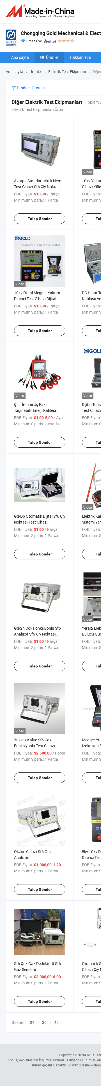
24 (32, 1022)
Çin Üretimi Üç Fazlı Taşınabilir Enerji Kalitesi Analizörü (35, 410)
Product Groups (30, 87)
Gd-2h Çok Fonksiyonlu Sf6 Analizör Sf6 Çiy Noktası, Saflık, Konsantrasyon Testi (37, 634)
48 (56, 1022)
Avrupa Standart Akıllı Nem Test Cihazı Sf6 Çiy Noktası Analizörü (37, 186)
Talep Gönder (40, 218)
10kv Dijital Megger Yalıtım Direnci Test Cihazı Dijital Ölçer (37, 298)
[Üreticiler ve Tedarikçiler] (41, 11)
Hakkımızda (80, 57)
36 (44, 1022)
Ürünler (52, 57)
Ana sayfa (20, 57)
